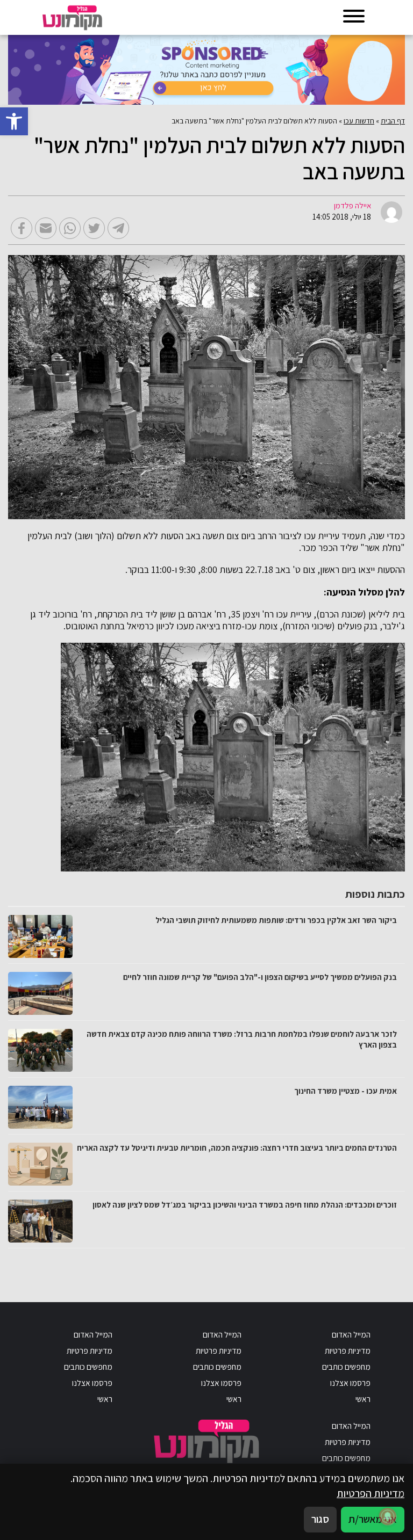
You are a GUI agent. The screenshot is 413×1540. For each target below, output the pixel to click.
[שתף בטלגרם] (118, 228)
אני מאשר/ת (372, 1519)
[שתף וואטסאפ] (70, 228)
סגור (320, 1519)
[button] (14, 121)
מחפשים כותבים (346, 1366)
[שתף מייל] (45, 228)
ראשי (363, 1398)
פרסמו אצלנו (350, 1382)
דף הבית (393, 121)
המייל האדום (351, 1334)
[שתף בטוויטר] (94, 228)
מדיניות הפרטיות (370, 1493)
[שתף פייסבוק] (21, 228)
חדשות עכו (359, 121)
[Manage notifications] (387, 1516)
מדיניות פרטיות (348, 1350)
